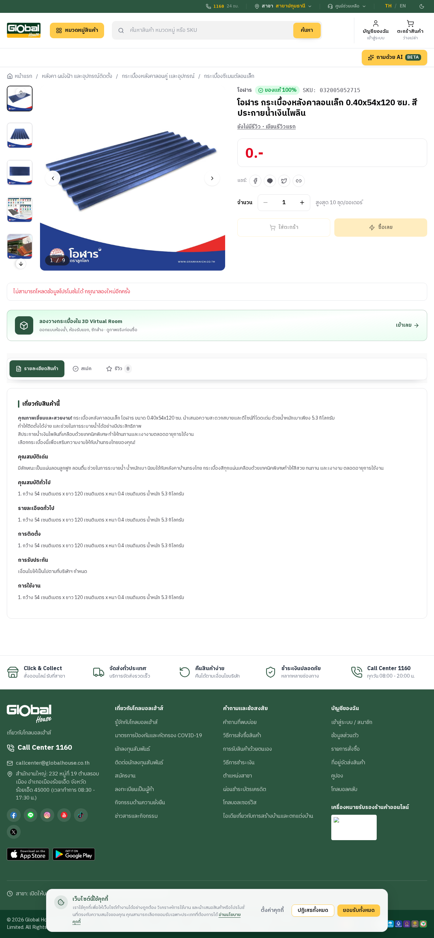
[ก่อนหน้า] (52, 178)
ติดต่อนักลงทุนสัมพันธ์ (139, 762)
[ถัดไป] (212, 178)
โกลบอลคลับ (344, 789)
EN (403, 6)
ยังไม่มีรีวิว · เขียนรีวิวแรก (266, 127)
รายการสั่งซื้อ (345, 749)
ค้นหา (307, 30)
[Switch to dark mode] (422, 6)
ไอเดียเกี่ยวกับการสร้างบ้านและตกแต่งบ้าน (268, 816)
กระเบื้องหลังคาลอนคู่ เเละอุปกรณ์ (158, 76)
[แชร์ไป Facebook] (255, 181)
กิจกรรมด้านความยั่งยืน (140, 802)
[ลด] (265, 202)
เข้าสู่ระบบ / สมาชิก (351, 722)
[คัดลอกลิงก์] (299, 181)
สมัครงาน (125, 775)
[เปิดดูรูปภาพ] (132, 178)
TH (388, 6)
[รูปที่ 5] (20, 246)
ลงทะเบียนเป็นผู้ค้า (134, 789)
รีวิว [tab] (122, 368)
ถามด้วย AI (397, 57)
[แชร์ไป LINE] (270, 181)
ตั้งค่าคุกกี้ (272, 910)
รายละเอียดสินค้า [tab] (41, 368)
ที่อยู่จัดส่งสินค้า (348, 762)
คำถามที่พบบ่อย (240, 722)
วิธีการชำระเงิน (239, 762)
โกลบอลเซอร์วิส (240, 802)
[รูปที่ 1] (20, 98)
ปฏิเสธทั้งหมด (313, 910)
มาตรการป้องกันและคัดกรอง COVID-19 (158, 735)
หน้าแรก (23, 76)
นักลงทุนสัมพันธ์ (132, 749)
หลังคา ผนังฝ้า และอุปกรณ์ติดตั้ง (77, 76)
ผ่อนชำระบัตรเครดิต (244, 789)
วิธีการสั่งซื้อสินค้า (242, 735)
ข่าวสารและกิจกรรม (136, 816)
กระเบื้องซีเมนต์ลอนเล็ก (229, 76)
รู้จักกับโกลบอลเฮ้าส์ (136, 722)
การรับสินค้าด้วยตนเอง (247, 749)
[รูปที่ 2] (20, 135)
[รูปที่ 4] (20, 209)
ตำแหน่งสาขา (237, 775)
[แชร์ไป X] (284, 181)
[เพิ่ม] (302, 202)
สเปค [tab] (86, 368)
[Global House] (24, 30)
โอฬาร (244, 90)
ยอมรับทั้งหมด (359, 910)
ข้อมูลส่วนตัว (345, 735)
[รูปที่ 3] (20, 172)
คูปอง (337, 775)
